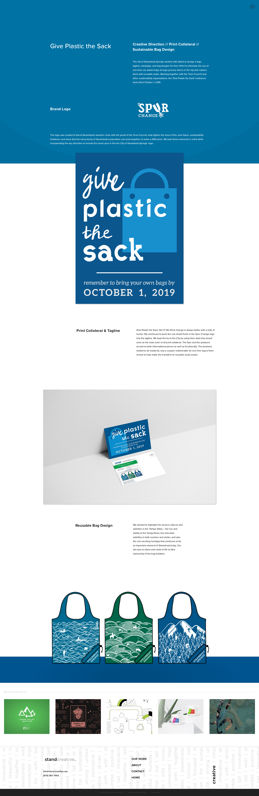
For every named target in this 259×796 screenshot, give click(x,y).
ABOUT (136, 765)
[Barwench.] (232, 716)
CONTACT (138, 771)
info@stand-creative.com (55, 771)
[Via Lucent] (129, 716)
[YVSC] (27, 716)
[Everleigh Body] (181, 716)
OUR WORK (139, 759)
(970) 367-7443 (51, 775)
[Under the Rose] (78, 716)
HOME (136, 777)
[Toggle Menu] (252, 6)
